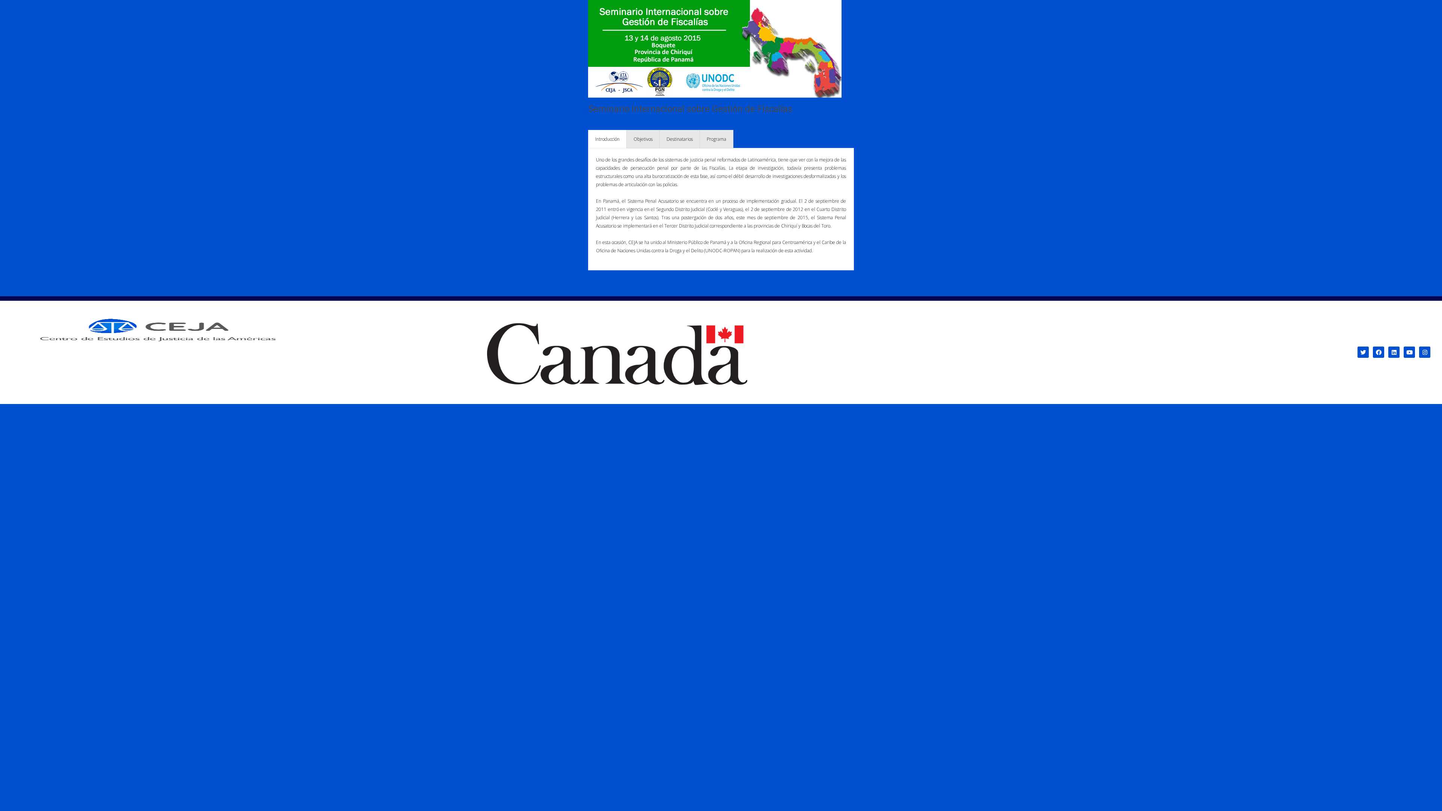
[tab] (607, 139)
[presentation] (607, 139)
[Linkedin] (1394, 352)
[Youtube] (1409, 352)
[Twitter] (1363, 352)
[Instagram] (1424, 352)
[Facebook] (1378, 352)
